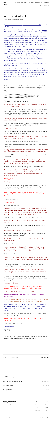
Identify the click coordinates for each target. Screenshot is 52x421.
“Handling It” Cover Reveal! (11, 357)
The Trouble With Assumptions (12, 381)
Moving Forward (7, 389)
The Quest (21, 19)
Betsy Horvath (5, 3)
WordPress (47, 417)
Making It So (44, 357)
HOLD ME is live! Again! (9, 377)
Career (17, 19)
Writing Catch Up (8, 385)
